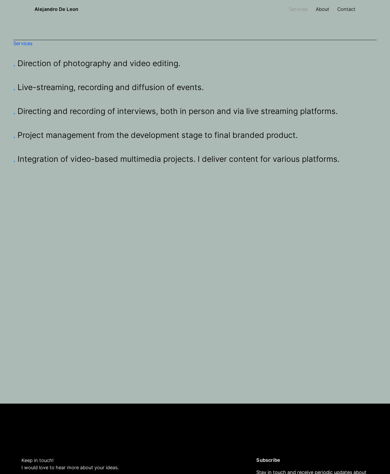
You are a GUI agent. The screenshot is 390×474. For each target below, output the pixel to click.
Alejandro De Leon (56, 9)
